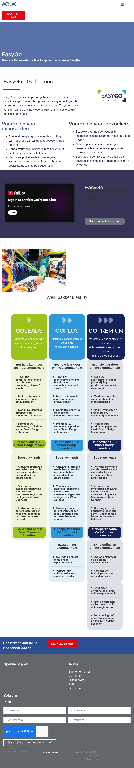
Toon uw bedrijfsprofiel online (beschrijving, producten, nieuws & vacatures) (28, 382)
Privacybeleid (92, 759)
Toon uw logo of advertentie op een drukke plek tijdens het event (102, 619)
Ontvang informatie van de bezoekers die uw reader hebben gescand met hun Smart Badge (29, 472)
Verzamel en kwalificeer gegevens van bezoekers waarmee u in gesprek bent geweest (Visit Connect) (29, 492)
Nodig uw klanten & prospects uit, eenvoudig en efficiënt (29, 412)
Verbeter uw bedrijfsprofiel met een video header (64, 573)
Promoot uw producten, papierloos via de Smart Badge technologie (29, 427)
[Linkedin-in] (5, 701)
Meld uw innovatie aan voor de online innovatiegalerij (28, 399)
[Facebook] (10, 701)
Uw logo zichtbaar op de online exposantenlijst (65, 559)
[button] (122, 4)
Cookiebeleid (92, 755)
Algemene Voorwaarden (87, 752)
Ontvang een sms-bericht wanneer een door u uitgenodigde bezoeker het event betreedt (28, 514)
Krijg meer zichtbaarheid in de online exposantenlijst (104, 590)
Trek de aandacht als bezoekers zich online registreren (103, 604)
